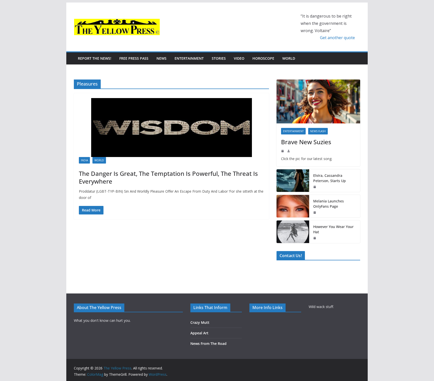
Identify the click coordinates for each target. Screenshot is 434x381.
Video (239, 58)
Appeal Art (199, 333)
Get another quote (337, 37)
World (288, 58)
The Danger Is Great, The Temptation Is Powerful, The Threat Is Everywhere (168, 177)
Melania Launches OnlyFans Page (328, 204)
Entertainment (189, 58)
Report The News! (94, 58)
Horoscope (263, 58)
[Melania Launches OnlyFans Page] (293, 206)
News (161, 58)
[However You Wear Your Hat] (293, 231)
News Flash (318, 131)
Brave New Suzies (306, 142)
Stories (219, 58)
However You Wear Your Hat (333, 229)
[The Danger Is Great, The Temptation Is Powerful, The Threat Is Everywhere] (171, 127)
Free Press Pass (133, 58)
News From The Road (208, 343)
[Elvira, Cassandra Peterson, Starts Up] (293, 180)
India (84, 160)
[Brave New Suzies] (318, 101)
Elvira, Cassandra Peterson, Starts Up (329, 178)
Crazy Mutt (199, 322)
